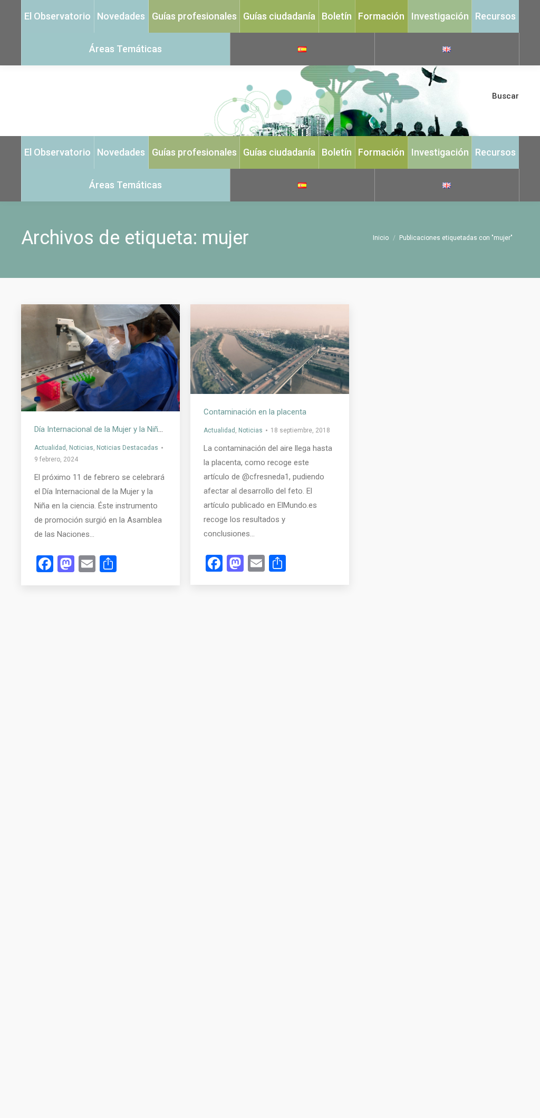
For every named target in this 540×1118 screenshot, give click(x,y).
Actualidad (50, 447)
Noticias (81, 447)
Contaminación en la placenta (255, 412)
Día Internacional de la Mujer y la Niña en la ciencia (120, 429)
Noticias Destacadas (127, 447)
